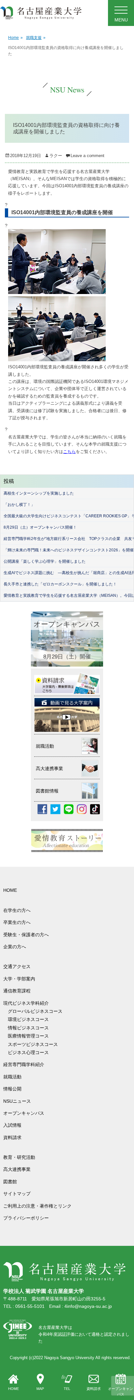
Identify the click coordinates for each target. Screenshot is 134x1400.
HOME (13, 1389)
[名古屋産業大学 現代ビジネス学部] (41, 12)
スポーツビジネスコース (33, 1044)
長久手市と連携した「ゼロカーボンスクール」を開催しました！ (60, 584)
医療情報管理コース (28, 1035)
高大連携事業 (17, 1169)
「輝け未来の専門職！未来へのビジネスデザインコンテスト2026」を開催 (69, 550)
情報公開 (12, 1088)
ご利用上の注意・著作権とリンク (37, 1206)
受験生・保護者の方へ (26, 934)
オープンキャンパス (120, 1391)
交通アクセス (17, 966)
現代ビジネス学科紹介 (26, 1003)
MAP (40, 1389)
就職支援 (36, 37)
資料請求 (94, 1389)
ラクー (55, 155)
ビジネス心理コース (28, 1052)
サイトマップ (17, 1193)
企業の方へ (14, 946)
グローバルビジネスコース (37, 1011)
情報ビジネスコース (30, 1027)
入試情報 (12, 1125)
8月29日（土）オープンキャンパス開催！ (40, 527)
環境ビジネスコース (30, 1019)
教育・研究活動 (19, 1157)
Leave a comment (87, 155)
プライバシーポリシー (26, 1218)
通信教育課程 (17, 990)
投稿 (9, 481)
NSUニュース (17, 1101)
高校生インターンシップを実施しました (39, 493)
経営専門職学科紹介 (23, 1064)
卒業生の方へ (17, 922)
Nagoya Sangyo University (69, 1357)
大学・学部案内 (19, 978)
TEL (67, 1389)
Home (15, 37)
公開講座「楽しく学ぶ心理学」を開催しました (45, 561)
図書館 (10, 1181)
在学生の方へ (17, 910)
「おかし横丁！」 (19, 504)
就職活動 (12, 1076)
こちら (69, 451)
